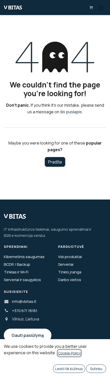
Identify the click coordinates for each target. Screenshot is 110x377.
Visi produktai (70, 256)
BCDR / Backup (17, 264)
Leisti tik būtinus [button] (69, 368)
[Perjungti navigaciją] (101, 7)
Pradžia (55, 162)
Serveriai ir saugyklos (22, 279)
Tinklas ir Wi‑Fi (16, 272)
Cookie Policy (69, 353)
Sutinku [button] (96, 368)
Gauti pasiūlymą (28, 335)
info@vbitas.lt (24, 301)
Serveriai (65, 264)
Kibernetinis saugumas (24, 256)
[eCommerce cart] (91, 7)
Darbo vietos (69, 279)
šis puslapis (71, 112)
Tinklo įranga (69, 272)
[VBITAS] (16, 7)
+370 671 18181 (24, 310)
